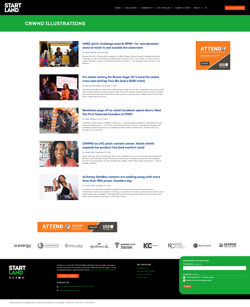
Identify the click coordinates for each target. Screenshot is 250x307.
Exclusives (130, 8)
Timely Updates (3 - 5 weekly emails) (200, 277)
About (197, 8)
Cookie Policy (79, 302)
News (118, 8)
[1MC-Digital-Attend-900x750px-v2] (213, 42)
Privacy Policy (70, 302)
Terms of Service (90, 302)
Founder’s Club (142, 268)
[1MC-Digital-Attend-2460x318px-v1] (77, 227)
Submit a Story (183, 8)
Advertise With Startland (146, 271)
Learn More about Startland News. (103, 270)
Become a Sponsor (144, 274)
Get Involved (164, 8)
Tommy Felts (89, 152)
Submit (187, 286)
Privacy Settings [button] (59, 302)
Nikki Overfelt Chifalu (93, 86)
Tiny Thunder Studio (47, 302)
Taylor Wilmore (90, 52)
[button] (122, 8)
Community (147, 8)
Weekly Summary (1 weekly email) (198, 280)
